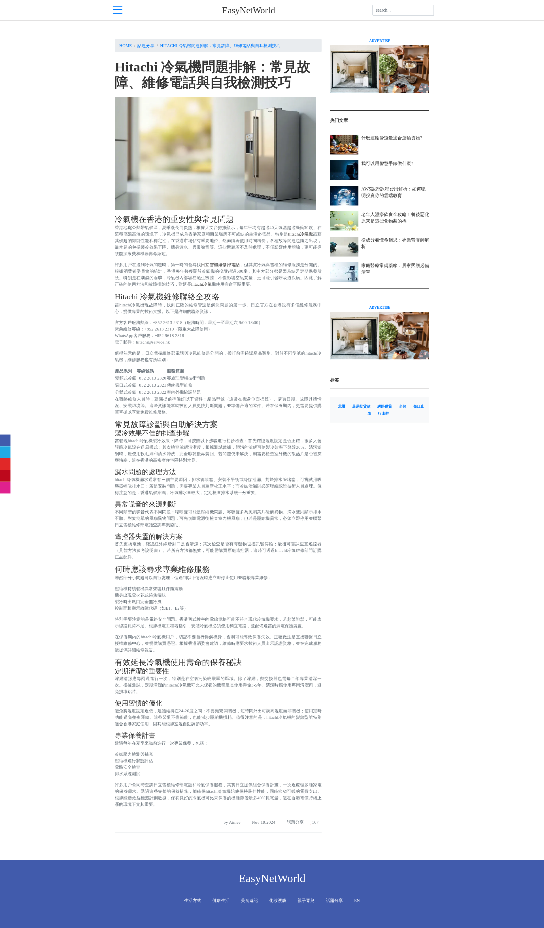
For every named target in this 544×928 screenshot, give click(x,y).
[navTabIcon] (117, 10)
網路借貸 (384, 406)
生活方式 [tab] (192, 900)
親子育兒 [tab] (306, 900)
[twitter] (5, 452)
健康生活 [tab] (221, 900)
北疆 (341, 406)
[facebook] (5, 440)
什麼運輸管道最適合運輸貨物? (391, 137)
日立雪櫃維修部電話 (220, 264)
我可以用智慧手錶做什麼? (387, 163)
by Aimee (231, 822)
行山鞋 (383, 414)
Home (125, 45)
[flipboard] (5, 464)
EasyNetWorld (248, 10)
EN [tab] (357, 900)
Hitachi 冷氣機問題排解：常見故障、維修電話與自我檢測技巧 (220, 45)
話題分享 (145, 45)
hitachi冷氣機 (300, 234)
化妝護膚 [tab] (277, 900)
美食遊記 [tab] (249, 900)
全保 (402, 406)
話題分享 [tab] (334, 900)
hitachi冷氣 (201, 284)
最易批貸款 (361, 406)
